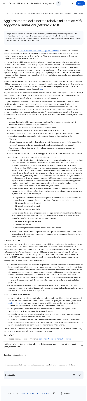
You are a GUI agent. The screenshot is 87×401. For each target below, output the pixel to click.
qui (12, 331)
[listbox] (69, 393)
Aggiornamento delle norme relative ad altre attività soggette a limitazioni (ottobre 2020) (48, 14)
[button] (3, 3)
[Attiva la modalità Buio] (54, 393)
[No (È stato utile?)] (80, 375)
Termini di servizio (42, 393)
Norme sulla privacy (27, 393)
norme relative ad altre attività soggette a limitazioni (39, 51)
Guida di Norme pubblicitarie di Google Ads (31, 3)
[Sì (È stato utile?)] (74, 375)
